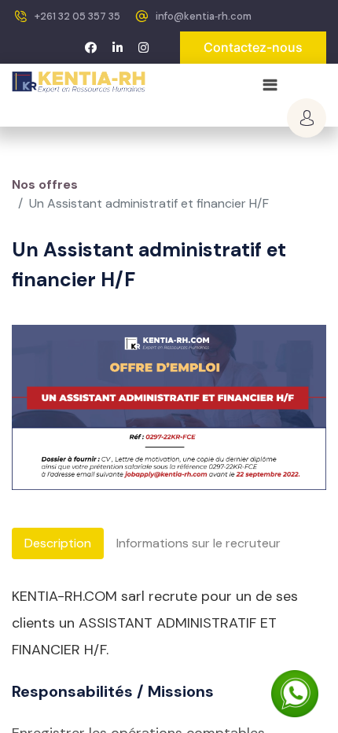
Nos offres (45, 184)
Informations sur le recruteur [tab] (198, 543)
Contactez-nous (253, 47)
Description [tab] (57, 543)
